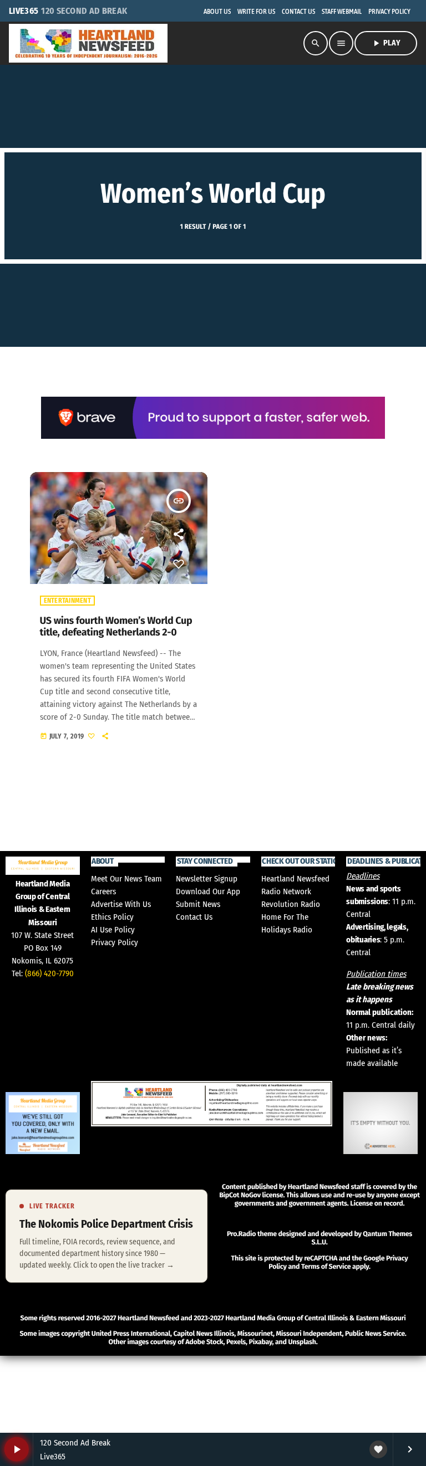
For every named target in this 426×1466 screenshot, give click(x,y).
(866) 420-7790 (49, 973)
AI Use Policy (113, 930)
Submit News (198, 904)
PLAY (385, 43)
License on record (376, 1204)
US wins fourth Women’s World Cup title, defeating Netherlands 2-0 (116, 626)
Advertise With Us (121, 904)
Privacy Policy (114, 942)
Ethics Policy (112, 917)
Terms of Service (326, 1267)
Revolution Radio (290, 904)
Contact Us (194, 917)
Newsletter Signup (206, 879)
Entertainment (67, 600)
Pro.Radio (241, 1234)
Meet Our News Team (126, 879)
